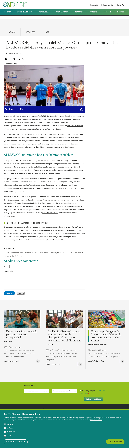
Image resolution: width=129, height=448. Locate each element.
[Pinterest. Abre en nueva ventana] (23, 59)
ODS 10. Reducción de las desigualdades (49, 253)
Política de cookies (96, 420)
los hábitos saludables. (56, 240)
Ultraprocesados (116, 357)
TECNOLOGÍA (44, 12)
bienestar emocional (50, 213)
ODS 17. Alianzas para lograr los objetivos (18, 253)
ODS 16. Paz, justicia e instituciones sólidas (61, 353)
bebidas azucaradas (101, 357)
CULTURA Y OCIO (62, 12)
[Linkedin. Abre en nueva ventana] (19, 59)
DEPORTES (79, 12)
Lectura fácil (94, 5)
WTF (47, 32)
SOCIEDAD (94, 12)
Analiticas (10, 428)
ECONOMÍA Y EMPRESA (25, 12)
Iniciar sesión (108, 5)
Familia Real (50, 357)
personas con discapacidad (14, 357)
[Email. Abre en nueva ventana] (6, 59)
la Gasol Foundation (71, 170)
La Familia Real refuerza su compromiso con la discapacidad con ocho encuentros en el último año (64, 336)
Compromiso (50, 360)
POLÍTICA (7, 12)
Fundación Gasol (10, 256)
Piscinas (21, 354)
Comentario (8, 271)
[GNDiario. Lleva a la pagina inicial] (15, 4)
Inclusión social (29, 354)
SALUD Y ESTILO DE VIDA (97, 345)
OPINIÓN (107, 12)
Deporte (19, 256)
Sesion (9, 436)
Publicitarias (11, 432)
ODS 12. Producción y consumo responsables (104, 353)
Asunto (6, 266)
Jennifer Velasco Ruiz (12, 361)
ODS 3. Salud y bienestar (74, 253)
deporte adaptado (10, 354)
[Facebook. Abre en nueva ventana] (10, 59)
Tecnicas (10, 424)
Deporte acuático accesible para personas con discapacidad (21, 334)
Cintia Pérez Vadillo (53, 364)
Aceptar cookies (115, 442)
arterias (90, 357)
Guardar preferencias (15, 442)
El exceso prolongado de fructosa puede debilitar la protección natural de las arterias (106, 336)
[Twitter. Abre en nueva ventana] (14, 59)
